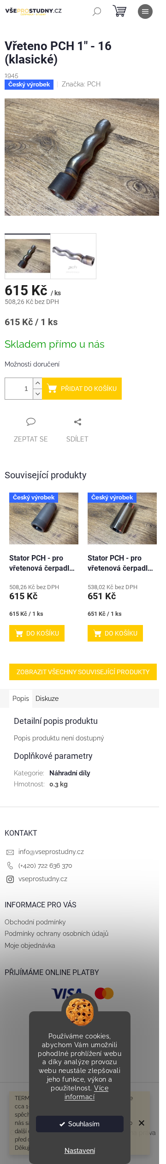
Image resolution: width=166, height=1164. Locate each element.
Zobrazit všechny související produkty (83, 672)
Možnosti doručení (32, 364)
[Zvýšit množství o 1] (37, 383)
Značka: (81, 84)
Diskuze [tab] (47, 698)
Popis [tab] (20, 698)
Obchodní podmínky (35, 922)
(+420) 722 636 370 (45, 865)
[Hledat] (97, 11)
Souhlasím (84, 1124)
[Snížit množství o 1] (37, 394)
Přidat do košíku (89, 388)
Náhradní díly (69, 773)
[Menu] (145, 11)
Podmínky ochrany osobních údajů (56, 933)
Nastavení (80, 1150)
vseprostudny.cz (42, 879)
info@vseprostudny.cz (51, 851)
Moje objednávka (30, 945)
